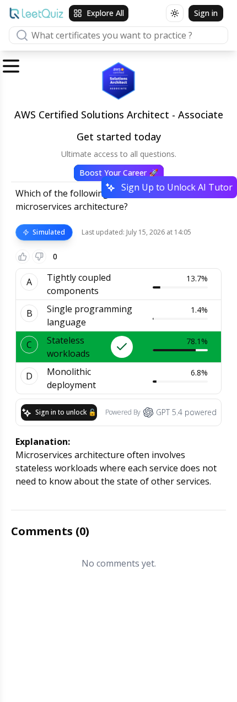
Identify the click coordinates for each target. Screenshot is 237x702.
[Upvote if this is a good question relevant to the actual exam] (22, 256)
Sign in (206, 13)
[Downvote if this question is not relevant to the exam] (39, 256)
